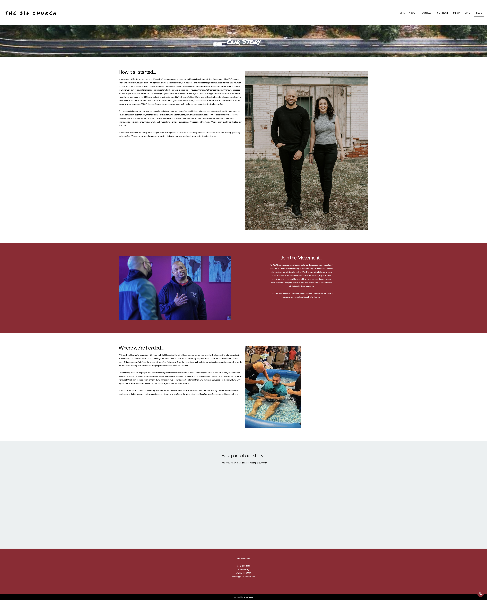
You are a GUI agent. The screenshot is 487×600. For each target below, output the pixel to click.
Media (456, 13)
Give (467, 13)
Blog (479, 13)
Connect (443, 13)
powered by (243, 597)
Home (401, 13)
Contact (427, 13)
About (413, 13)
